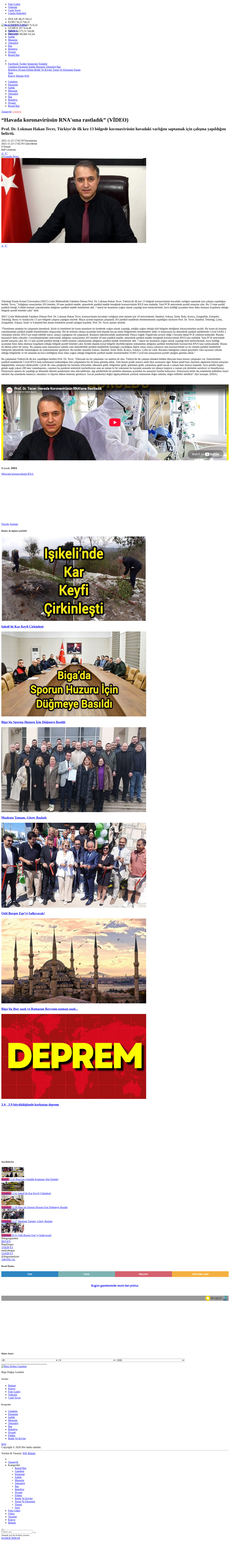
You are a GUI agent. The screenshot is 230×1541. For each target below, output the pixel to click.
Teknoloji (13, 42)
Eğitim (30, 69)
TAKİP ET (7, 1247)
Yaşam (76, 69)
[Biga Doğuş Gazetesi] (14, 25)
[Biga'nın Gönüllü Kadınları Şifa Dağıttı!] (12, 1176)
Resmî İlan (14, 55)
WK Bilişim (29, 1453)
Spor (10, 72)
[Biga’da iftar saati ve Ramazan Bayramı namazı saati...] (73, 1002)
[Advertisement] (102, 273)
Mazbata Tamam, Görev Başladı (23, 817)
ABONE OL (8, 1259)
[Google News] (10, 156)
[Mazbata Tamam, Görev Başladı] (73, 811)
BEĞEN (6, 1241)
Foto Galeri (14, 4)
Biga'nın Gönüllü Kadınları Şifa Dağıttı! (33, 1179)
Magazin (12, 39)
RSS (26, 75)
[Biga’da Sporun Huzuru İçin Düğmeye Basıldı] (73, 715)
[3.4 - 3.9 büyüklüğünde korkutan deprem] (73, 1098)
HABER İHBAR (10, 1538)
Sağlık (11, 36)
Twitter (23, 63)
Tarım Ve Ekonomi (62, 69)
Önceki (5, 524)
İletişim (20, 75)
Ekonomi (13, 33)
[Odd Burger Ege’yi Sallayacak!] (73, 906)
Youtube (42, 63)
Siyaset (12, 52)
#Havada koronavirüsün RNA (17, 473)
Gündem (12, 30)
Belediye (13, 49)
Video (11, 1513)
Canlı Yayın (14, 10)
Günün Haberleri (17, 13)
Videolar (12, 7)
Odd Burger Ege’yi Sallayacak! (23, 913)
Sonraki (14, 524)
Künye (11, 75)
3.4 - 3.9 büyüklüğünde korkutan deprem (30, 1104)
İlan (10, 45)
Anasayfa (6, 111)
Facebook (13, 63)
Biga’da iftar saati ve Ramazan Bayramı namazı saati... (39, 1009)
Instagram (32, 63)
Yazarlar (12, 1516)
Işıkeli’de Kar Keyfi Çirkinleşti (22, 626)
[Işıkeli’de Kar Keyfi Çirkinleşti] (73, 620)
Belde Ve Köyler (43, 69)
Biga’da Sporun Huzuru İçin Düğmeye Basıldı (33, 722)
